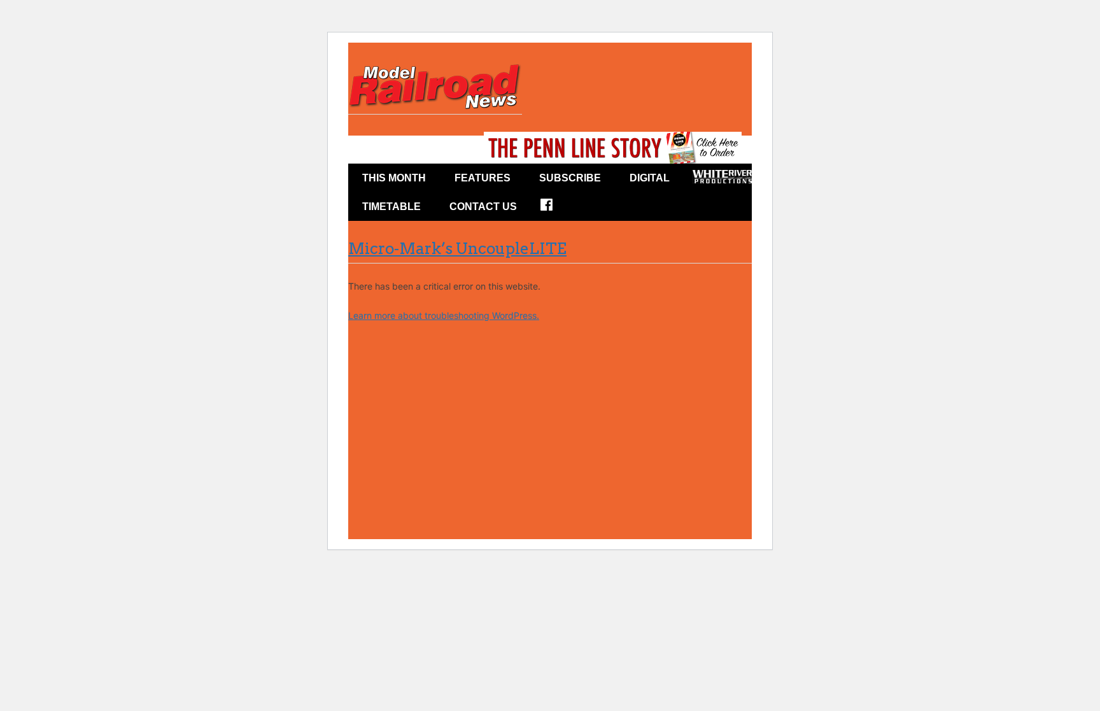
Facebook (554, 209)
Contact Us (483, 206)
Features (483, 177)
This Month (394, 177)
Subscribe (570, 177)
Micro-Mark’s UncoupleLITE (457, 248)
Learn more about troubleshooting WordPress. (443, 315)
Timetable (391, 206)
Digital (650, 177)
